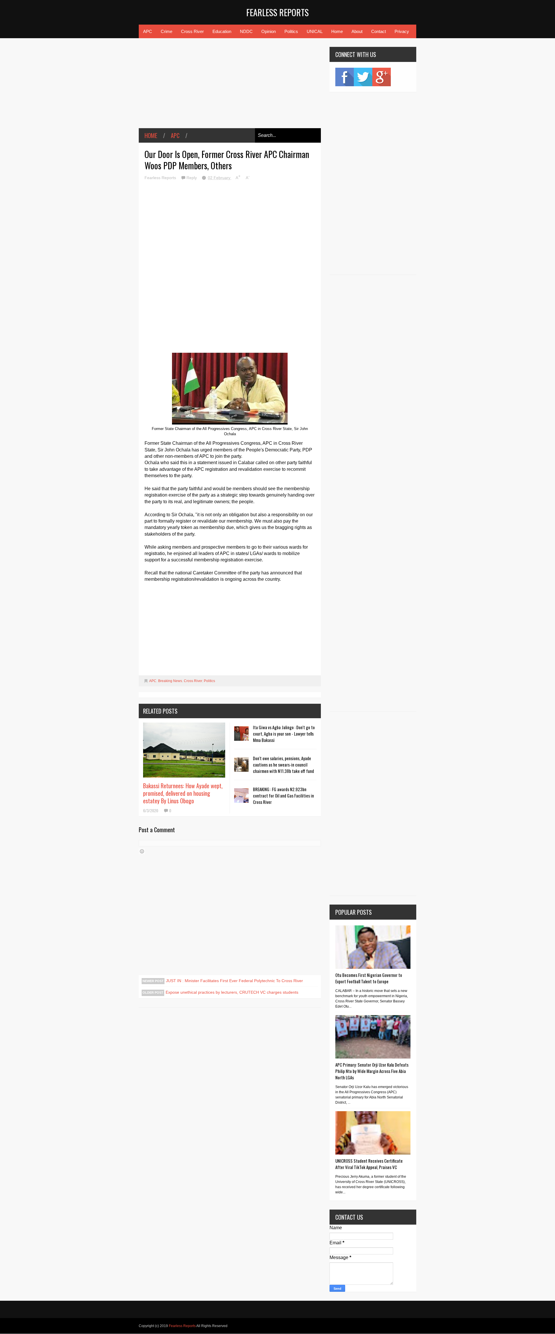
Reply (192, 177)
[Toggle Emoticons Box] (142, 851)
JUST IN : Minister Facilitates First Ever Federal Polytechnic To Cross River (234, 980)
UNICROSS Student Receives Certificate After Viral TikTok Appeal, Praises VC (369, 1163)
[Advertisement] (230, 87)
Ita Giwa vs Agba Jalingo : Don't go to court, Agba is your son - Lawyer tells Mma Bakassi (284, 733)
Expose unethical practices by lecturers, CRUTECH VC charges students (232, 992)
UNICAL (315, 31)
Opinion (268, 31)
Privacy (402, 31)
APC (147, 31)
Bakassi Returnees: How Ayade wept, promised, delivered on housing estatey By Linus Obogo (183, 793)
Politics (291, 31)
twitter (363, 77)
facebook (344, 77)
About (357, 31)
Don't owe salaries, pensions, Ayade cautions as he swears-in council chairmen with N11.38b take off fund (283, 764)
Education (221, 31)
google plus (381, 77)
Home (337, 31)
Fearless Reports (277, 12)
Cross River (192, 31)
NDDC (246, 31)
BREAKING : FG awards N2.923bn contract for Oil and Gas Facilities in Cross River (283, 795)
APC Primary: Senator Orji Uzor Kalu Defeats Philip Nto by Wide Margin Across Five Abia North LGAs (371, 1071)
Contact (378, 31)
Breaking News (170, 681)
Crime (166, 31)
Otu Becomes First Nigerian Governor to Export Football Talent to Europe (368, 978)
